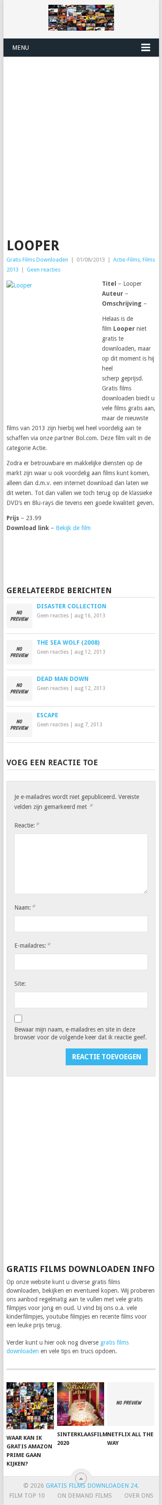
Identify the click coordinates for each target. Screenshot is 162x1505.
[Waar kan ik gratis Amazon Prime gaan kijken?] (30, 1405)
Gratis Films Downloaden (37, 259)
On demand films (84, 1495)
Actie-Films (126, 259)
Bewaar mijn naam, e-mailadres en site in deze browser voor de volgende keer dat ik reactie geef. (80, 1033)
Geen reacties (43, 269)
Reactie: (26, 825)
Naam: (24, 907)
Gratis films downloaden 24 (91, 1485)
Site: (20, 983)
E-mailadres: (32, 945)
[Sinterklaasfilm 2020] (80, 1404)
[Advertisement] (81, 142)
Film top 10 (27, 1495)
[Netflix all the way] (130, 1404)
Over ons (138, 1495)
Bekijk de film (73, 527)
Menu (20, 47)
